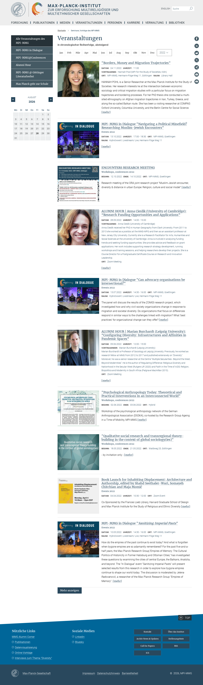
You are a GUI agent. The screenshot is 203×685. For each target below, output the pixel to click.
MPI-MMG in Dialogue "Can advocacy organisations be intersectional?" (143, 281)
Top (187, 617)
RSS (176, 646)
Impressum (88, 673)
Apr (86, 52)
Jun (103, 52)
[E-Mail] (196, 74)
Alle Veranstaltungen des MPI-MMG (30, 40)
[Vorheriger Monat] (51, 99)
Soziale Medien (83, 631)
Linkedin (80, 636)
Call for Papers (148, 646)
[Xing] (196, 67)
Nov (143, 52)
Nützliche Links (23, 631)
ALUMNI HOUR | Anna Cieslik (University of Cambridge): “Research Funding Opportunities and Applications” (144, 213)
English (165, 8)
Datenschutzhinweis (108, 673)
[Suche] (191, 9)
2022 (162, 52)
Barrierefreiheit (130, 673)
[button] (70, 590)
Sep (127, 52)
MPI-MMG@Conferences (31, 57)
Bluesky (79, 642)
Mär (78, 52)
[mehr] (106, 112)
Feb (69, 52)
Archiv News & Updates (148, 639)
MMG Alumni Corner (23, 636)
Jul (110, 52)
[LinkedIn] (196, 45)
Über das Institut (176, 632)
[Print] (196, 81)
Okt (135, 52)
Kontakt (147, 632)
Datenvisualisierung (26, 647)
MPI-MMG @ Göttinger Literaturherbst (30, 74)
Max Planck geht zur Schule (32, 83)
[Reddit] (196, 53)
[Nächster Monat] (13, 99)
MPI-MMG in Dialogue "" (140, 523)
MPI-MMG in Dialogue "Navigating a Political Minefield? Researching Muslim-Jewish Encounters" (144, 126)
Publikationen (22, 642)
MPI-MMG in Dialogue (29, 50)
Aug (118, 52)
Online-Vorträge (23, 652)
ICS (147, 653)
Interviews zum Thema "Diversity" (33, 658)
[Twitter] (196, 60)
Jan (61, 52)
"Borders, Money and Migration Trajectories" (136, 63)
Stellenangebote (176, 639)
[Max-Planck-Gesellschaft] (17, 673)
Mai (95, 52)
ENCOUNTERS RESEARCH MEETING (128, 168)
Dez (152, 52)
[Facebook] (196, 38)
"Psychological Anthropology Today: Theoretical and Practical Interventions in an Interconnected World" (142, 394)
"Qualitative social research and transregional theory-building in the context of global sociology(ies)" (143, 437)
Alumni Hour (23, 65)
